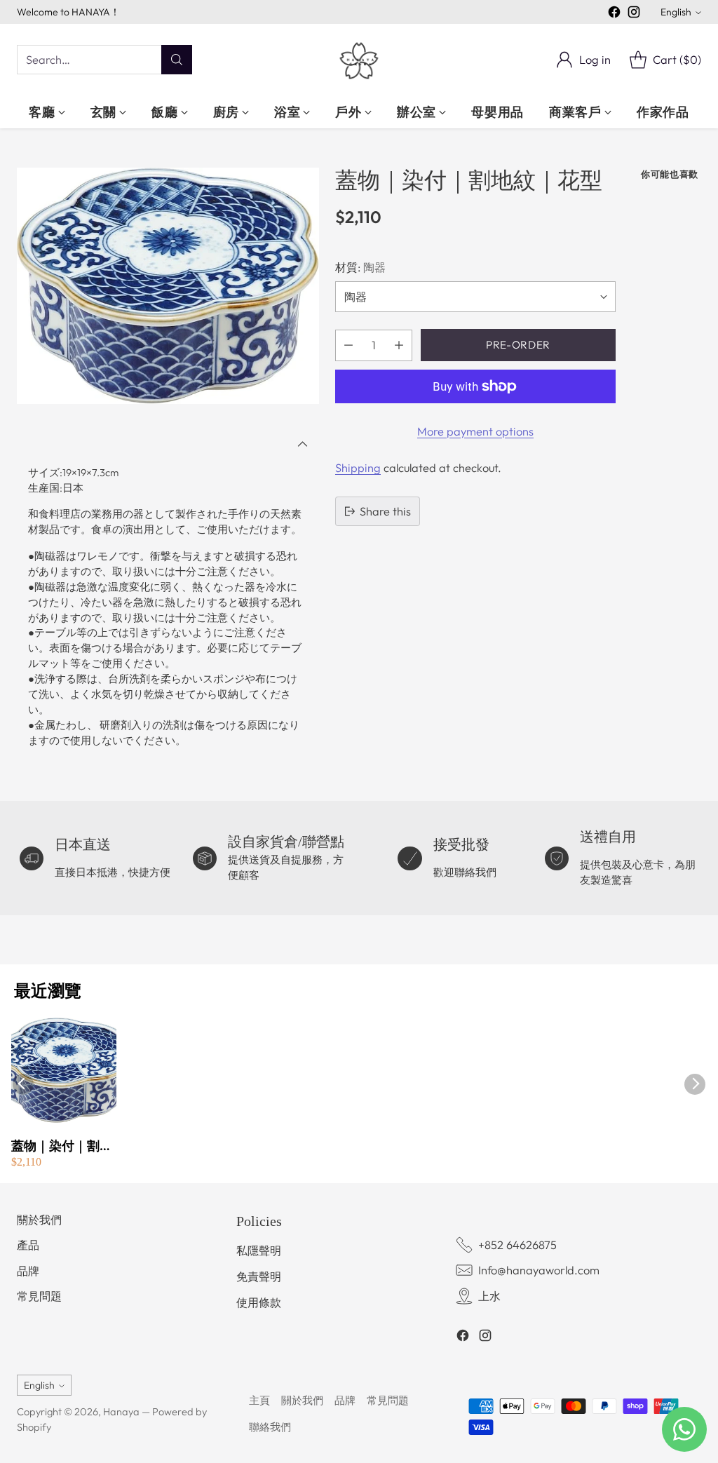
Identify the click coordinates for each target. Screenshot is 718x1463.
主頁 (259, 1400)
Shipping (358, 468)
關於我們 (39, 1220)
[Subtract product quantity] (348, 345)
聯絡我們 (270, 1427)
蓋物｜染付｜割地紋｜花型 (61, 1146)
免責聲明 (258, 1276)
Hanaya (121, 1411)
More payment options (475, 431)
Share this (385, 511)
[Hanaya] (359, 59)
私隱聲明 (258, 1250)
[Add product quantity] (399, 345)
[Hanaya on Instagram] (634, 14)
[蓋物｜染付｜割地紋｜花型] (168, 286)
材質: (360, 267)
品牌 (28, 1271)
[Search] (176, 59)
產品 (28, 1245)
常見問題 (39, 1296)
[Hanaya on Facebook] (614, 14)
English (676, 12)
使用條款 (258, 1302)
